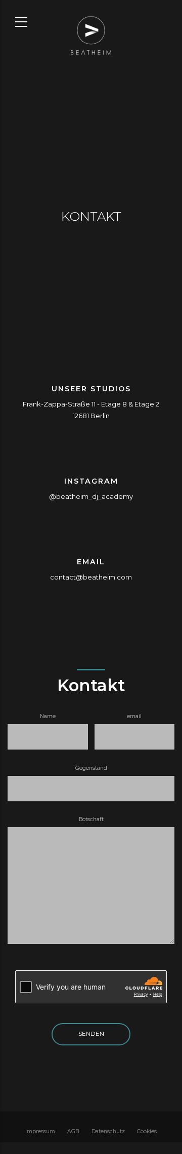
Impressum (40, 1131)
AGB (73, 1131)
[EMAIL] (91, 538)
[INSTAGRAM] (91, 458)
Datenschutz (108, 1131)
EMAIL (91, 561)
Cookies (147, 1131)
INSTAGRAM (91, 481)
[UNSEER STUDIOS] (91, 365)
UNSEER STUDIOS (91, 388)
